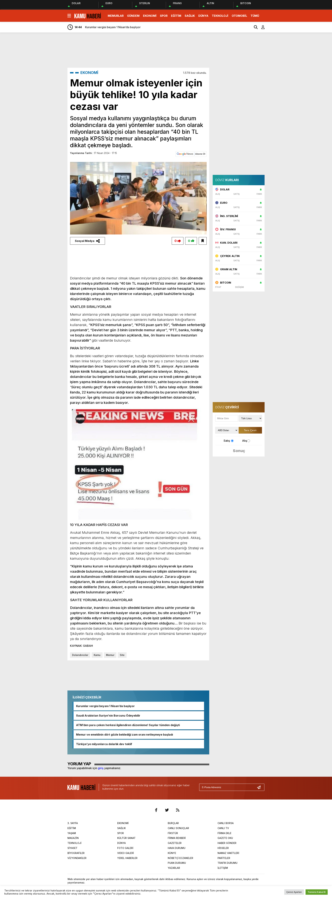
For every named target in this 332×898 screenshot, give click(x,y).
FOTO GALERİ (125, 848)
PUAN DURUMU (177, 862)
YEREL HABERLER (127, 858)
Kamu (97, 654)
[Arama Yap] (254, 27)
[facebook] (156, 810)
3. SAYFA (72, 823)
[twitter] (166, 810)
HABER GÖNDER (227, 842)
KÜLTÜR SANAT (126, 837)
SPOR (164, 15)
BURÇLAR (173, 823)
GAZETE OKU (225, 837)
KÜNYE (172, 853)
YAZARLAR (174, 867)
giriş (101, 768)
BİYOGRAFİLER (76, 853)
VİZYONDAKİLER (76, 858)
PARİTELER (224, 858)
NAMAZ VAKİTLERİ (228, 853)
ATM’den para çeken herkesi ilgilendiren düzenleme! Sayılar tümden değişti (128, 725)
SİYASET (72, 848)
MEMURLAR (116, 15)
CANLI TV (223, 828)
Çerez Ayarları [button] (294, 892)
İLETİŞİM (223, 867)
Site (122, 654)
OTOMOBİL (239, 15)
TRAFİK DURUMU (227, 862)
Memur (110, 654)
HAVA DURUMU (176, 848)
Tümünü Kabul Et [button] (317, 892)
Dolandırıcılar (80, 654)
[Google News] (191, 153)
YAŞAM (71, 833)
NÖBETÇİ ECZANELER (180, 858)
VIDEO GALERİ (125, 853)
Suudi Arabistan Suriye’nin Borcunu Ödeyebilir (108, 715)
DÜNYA (203, 15)
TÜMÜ (255, 15)
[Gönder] (260, 787)
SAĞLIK (190, 15)
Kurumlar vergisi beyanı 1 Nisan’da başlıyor (105, 706)
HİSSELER (223, 848)
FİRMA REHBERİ (177, 837)
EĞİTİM (176, 15)
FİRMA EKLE (224, 833)
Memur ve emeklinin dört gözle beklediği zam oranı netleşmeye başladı (124, 734)
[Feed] (177, 810)
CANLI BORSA (226, 823)
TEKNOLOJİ (220, 15)
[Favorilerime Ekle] (203, 241)
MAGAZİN (73, 837)
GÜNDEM (133, 15)
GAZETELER (175, 842)
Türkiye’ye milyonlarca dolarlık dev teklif (104, 744)
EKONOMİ (149, 15)
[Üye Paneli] (261, 27)
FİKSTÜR (173, 833)
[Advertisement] (281, 89)
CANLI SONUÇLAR (178, 828)
